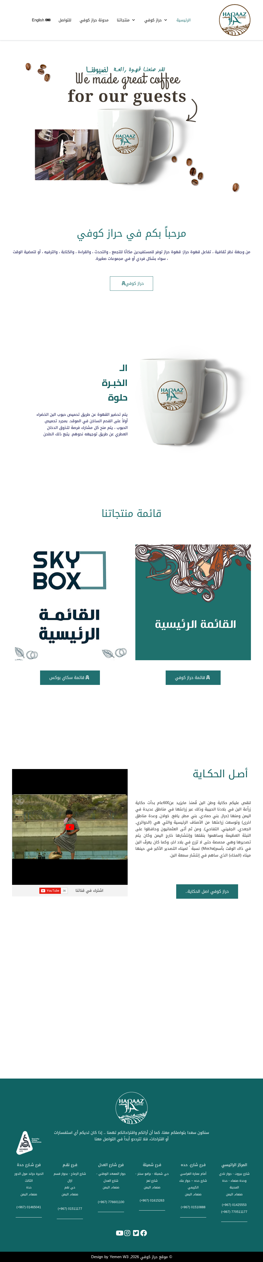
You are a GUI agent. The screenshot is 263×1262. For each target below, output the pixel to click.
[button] (134, 196)
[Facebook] (143, 1233)
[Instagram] (127, 1233)
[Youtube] (119, 1233)
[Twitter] (136, 1233)
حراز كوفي (134, 283)
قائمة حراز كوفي (190, 678)
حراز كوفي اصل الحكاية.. (207, 891)
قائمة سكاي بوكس (67, 678)
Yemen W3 (119, 1256)
